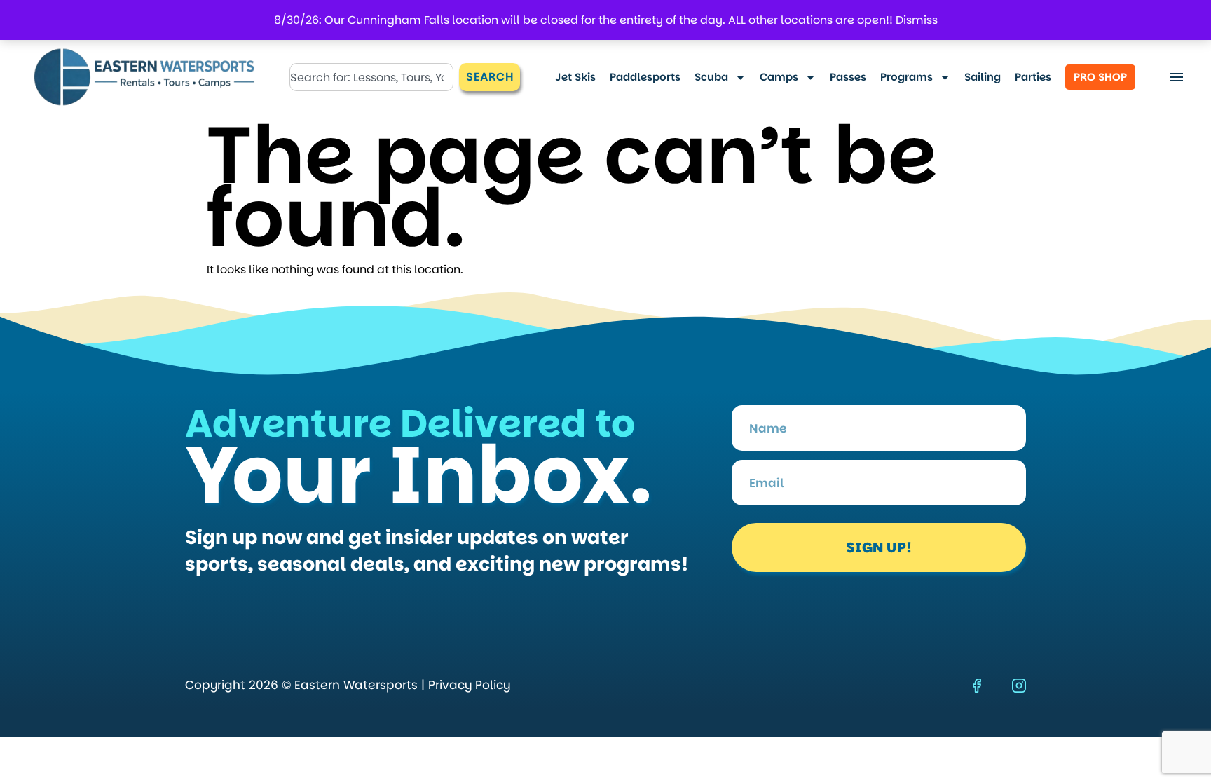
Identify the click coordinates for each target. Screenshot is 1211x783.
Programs (906, 76)
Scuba (711, 76)
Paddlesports (645, 76)
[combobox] (371, 77)
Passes (848, 76)
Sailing (982, 76)
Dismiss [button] (917, 20)
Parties (1033, 76)
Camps (779, 76)
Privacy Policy (469, 684)
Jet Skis (575, 76)
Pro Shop (1100, 76)
